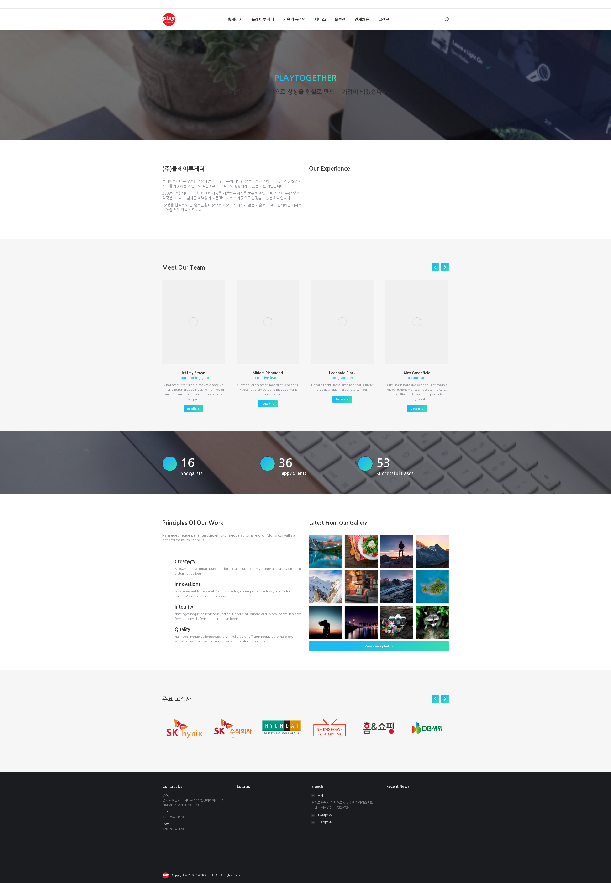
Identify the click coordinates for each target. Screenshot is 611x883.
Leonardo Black (342, 373)
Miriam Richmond (268, 373)
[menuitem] (235, 19)
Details (191, 409)
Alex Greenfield (416, 373)
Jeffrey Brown (193, 373)
